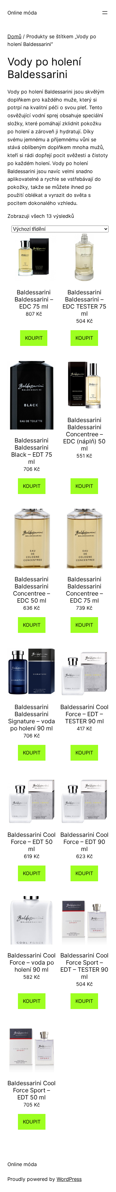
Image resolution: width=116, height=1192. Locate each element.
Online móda (22, 13)
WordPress (69, 1179)
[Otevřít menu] (105, 12)
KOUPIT (34, 338)
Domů (14, 36)
